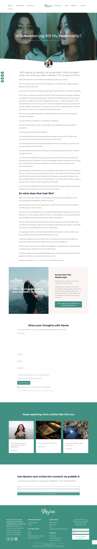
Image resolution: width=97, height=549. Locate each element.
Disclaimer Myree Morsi (59, 546)
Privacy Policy (36, 546)
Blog (66, 5)
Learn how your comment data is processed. (43, 390)
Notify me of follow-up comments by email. (34, 375)
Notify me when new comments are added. (34, 387)
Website (20, 368)
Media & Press (53, 522)
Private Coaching (32, 522)
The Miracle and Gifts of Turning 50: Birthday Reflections (19, 445)
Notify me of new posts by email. (30, 378)
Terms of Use (42, 546)
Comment (21, 333)
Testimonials (20, 5)
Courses (10, 9)
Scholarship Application (56, 538)
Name (20, 354)
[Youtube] (16, 539)
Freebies (73, 5)
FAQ (50, 526)
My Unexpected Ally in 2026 (47, 443)
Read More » (14, 450)
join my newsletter (40, 260)
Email (19, 361)
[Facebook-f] (8, 539)
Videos (30, 534)
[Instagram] (12, 539)
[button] (2, 73)
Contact (82, 5)
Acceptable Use (49, 546)
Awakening (57, 5)
